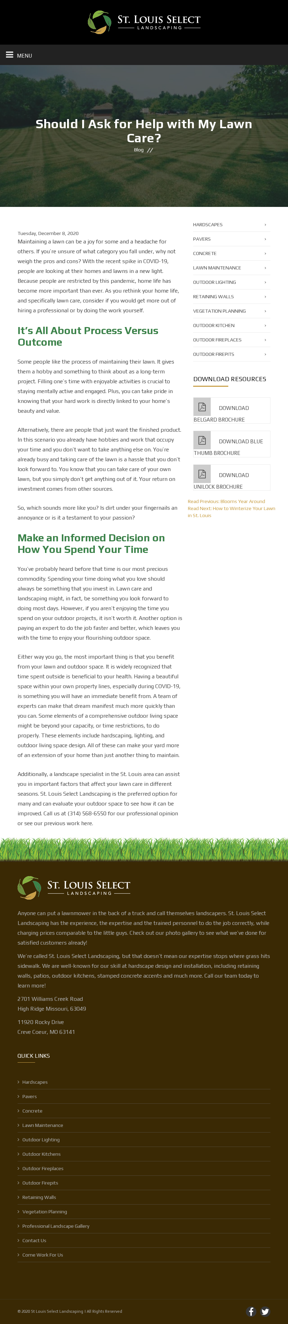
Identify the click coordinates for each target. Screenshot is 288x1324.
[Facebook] (251, 1311)
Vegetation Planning (219, 311)
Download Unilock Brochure (221, 481)
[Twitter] (265, 1311)
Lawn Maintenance (217, 267)
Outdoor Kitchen (214, 325)
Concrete (205, 253)
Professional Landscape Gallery (55, 1226)
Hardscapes (208, 224)
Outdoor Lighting (214, 282)
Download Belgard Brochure (221, 414)
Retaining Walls (213, 296)
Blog (139, 150)
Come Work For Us (42, 1255)
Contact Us (34, 1240)
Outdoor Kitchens (41, 1154)
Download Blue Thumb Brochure (228, 447)
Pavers (202, 239)
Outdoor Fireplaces (217, 340)
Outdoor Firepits (213, 354)
